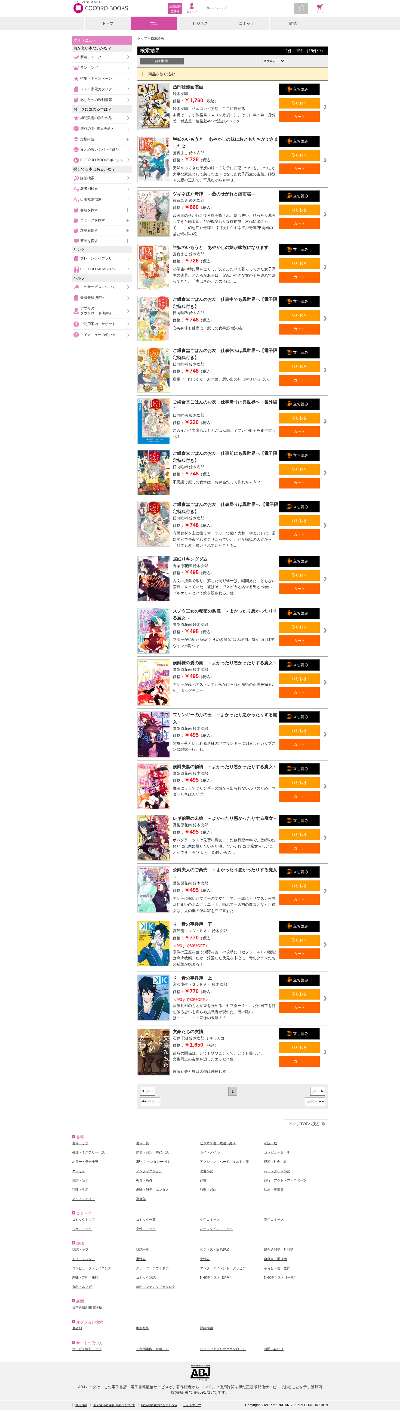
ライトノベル (210, 1152)
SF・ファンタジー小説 (153, 1162)
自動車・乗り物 (275, 1259)
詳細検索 (87, 178)
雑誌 (293, 23)
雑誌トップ (80, 1249)
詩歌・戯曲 (208, 1190)
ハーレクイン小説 (277, 1171)
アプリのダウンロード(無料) (95, 310)
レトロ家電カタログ (96, 89)
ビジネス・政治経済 (214, 1249)
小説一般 (270, 1143)
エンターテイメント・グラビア (223, 1268)
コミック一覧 (146, 1220)
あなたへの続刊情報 (96, 100)
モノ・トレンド (83, 1259)
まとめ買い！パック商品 (99, 149)
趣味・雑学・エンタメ (152, 1190)
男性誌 (141, 1259)
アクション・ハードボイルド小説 (224, 1162)
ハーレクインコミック (216, 1229)
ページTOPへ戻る (304, 1124)
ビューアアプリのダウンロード (223, 1349)
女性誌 (205, 1259)
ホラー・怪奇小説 (85, 1162)
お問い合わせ (274, 1349)
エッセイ (78, 1171)
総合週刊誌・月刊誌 (278, 1249)
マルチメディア (83, 1199)
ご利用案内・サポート (98, 324)
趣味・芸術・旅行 (85, 1277)
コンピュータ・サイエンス (91, 1268)
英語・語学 (80, 1180)
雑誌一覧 (142, 1249)
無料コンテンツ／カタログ (155, 1287)
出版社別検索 (90, 199)
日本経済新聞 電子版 (87, 1307)
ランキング (89, 68)
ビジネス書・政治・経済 (218, 1143)
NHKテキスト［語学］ (216, 1277)
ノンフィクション (149, 1171)
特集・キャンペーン (96, 78)
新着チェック (90, 57)
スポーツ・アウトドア (152, 1268)
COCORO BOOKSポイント (102, 160)
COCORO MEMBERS (97, 269)
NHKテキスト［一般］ (280, 1277)
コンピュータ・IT (277, 1152)
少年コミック (210, 1220)
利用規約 (81, 1405)
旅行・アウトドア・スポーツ (285, 1180)
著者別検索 (89, 189)
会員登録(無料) (92, 297)
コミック (246, 23)
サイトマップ (192, 1405)
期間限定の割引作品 (96, 118)
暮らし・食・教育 (277, 1268)
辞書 (203, 1180)
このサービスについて (98, 287)
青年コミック (274, 1220)
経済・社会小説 (275, 1162)
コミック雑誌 (146, 1277)
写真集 (141, 1199)
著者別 (77, 1328)
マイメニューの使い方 (98, 335)
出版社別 (142, 1328)
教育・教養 (144, 1180)
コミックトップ (83, 1220)
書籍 (154, 23)
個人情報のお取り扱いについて (114, 1405)
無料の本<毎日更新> (96, 128)
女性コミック (146, 1229)
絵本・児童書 (274, 1190)
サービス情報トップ (86, 1349)
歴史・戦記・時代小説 (152, 1152)
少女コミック (82, 1229)
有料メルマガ (82, 1287)
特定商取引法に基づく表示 (159, 1405)
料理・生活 (80, 1190)
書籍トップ (80, 1143)
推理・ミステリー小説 (88, 1152)
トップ (107, 23)
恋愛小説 (206, 1171)
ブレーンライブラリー (98, 258)
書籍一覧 (142, 1143)
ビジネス (200, 23)
